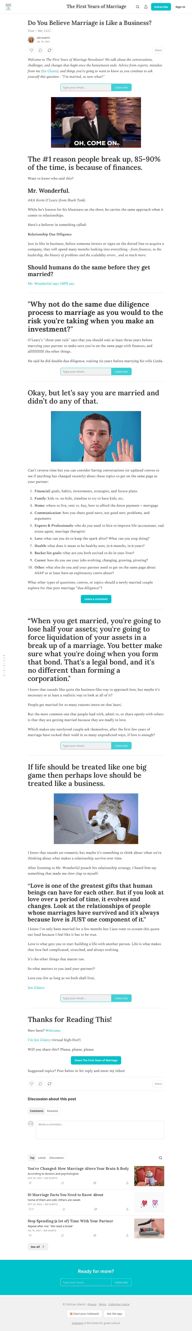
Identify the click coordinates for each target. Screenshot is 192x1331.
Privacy (92, 1304)
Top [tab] (32, 1157)
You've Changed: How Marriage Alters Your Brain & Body (78, 1168)
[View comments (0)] (40, 50)
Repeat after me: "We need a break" (51, 1226)
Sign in (180, 7)
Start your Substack (86, 1313)
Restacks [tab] (52, 1111)
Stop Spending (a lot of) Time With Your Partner (70, 1221)
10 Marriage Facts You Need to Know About (65, 1194)
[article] (96, 1176)
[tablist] (44, 1111)
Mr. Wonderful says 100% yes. (51, 283)
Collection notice (119, 1304)
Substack (77, 1323)
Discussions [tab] (57, 1157)
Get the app (114, 1313)
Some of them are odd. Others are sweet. (54, 1200)
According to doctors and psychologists (53, 1173)
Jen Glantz (43, 38)
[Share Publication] (146, 6)
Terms (102, 1304)
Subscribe (161, 7)
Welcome (52, 1030)
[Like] (31, 50)
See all (35, 1247)
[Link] (23, 163)
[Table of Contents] (4, 665)
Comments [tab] (36, 1111)
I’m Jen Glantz (40, 1040)
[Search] (137, 6)
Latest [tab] (42, 1157)
